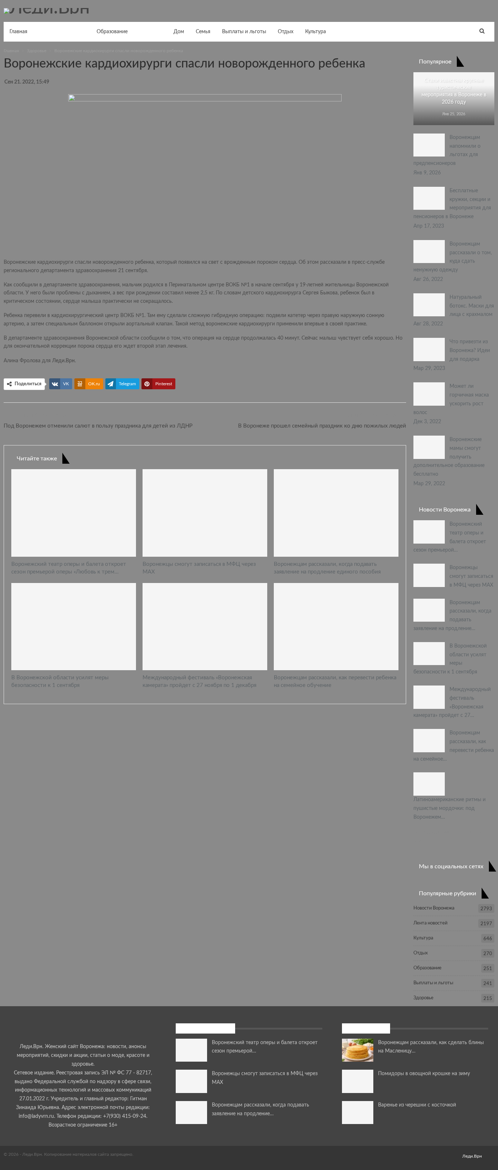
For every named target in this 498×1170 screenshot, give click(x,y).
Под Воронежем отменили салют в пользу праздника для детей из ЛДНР (98, 426)
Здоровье (150, 31)
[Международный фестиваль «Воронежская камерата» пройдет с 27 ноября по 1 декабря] (205, 626)
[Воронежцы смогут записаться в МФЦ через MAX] (205, 512)
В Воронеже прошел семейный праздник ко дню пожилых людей (322, 426)
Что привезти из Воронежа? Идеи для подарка (470, 350)
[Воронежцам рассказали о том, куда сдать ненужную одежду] (429, 251)
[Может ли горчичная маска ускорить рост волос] (429, 394)
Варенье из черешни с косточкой (417, 1105)
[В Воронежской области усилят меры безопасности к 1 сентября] (73, 626)
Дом (179, 31)
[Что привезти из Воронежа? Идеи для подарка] (429, 349)
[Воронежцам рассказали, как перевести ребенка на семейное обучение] (336, 626)
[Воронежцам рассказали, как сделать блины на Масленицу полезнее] (357, 1050)
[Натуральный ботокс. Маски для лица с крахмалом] (429, 305)
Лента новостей (430, 923)
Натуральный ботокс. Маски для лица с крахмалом (472, 306)
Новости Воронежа (62, 31)
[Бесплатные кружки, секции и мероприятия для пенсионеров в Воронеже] (429, 198)
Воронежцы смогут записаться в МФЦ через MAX (471, 576)
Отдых (285, 31)
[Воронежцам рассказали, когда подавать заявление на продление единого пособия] (336, 512)
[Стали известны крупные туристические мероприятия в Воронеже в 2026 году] (454, 99)
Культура (315, 31)
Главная (18, 31)
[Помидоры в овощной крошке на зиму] (357, 1081)
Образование (112, 31)
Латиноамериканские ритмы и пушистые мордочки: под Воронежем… (449, 808)
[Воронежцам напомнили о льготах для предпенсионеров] (429, 145)
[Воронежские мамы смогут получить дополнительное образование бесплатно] (429, 447)
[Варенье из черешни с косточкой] (357, 1112)
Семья (203, 31)
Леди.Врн (63, 360)
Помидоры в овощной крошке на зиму (424, 1073)
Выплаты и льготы (244, 31)
